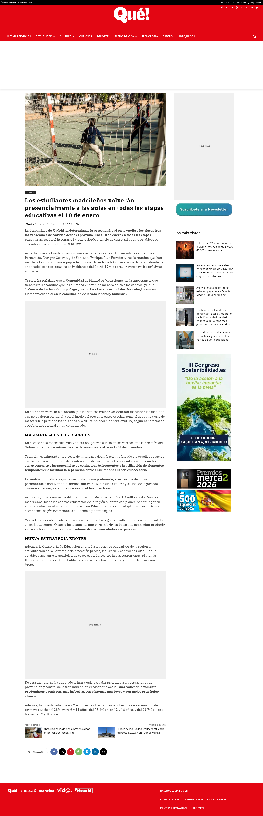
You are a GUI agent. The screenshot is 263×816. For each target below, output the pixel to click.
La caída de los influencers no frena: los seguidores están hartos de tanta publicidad (214, 336)
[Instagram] (227, 8)
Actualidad (30, 192)
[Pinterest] (70, 751)
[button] (254, 36)
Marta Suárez (35, 224)
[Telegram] (237, 8)
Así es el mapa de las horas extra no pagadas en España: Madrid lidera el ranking (213, 291)
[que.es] (131, 15)
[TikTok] (242, 8)
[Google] (257, 8)
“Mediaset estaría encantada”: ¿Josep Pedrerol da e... (211, 3)
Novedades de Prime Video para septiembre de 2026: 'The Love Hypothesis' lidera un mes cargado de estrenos (215, 271)
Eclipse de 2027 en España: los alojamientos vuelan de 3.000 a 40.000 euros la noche (215, 246)
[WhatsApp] (78, 751)
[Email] (103, 751)
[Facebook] (222, 8)
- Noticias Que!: (25, 2)
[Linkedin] (95, 751)
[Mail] (232, 8)
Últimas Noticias (8, 2)
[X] (247, 8)
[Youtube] (252, 8)
